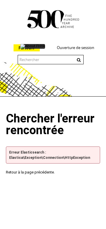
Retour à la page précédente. (30, 172)
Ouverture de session (75, 47)
